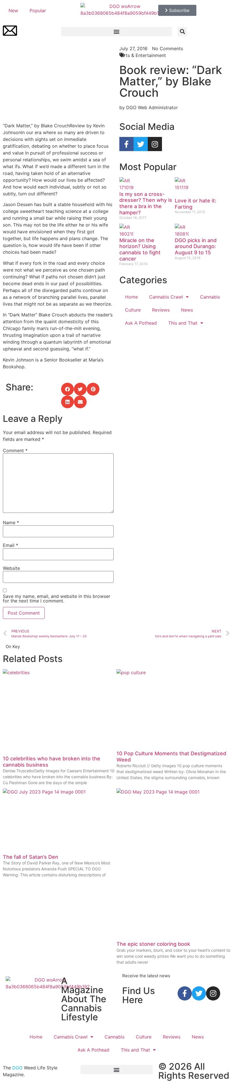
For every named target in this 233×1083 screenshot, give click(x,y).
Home (131, 297)
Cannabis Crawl (166, 297)
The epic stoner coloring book (153, 944)
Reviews (161, 310)
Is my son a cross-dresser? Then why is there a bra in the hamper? (145, 203)
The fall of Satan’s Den (30, 857)
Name (11, 522)
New (13, 10)
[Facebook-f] (126, 144)
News (187, 310)
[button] (116, 31)
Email (10, 545)
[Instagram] (155, 144)
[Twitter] (141, 144)
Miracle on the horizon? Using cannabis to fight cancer (140, 249)
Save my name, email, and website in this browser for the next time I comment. (56, 598)
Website (11, 568)
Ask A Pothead (141, 323)
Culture (133, 310)
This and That (182, 323)
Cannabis (210, 297)
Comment (15, 450)
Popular (38, 10)
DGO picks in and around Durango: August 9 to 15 (196, 246)
